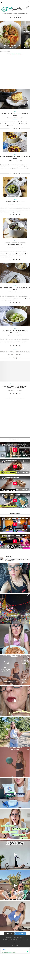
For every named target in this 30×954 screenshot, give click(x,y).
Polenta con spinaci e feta (15, 201)
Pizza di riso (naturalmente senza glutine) (15, 352)
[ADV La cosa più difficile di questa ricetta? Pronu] (15, 793)
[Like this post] (10, 128)
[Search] (28, 2)
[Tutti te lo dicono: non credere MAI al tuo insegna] (15, 762)
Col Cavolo (11, 117)
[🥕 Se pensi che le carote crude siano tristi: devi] (15, 639)
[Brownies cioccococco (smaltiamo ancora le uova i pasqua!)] (15, 371)
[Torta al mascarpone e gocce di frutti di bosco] (15, 99)
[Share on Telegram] (16, 128)
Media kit (22, 937)
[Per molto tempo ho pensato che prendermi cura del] (15, 732)
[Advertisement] (15, 72)
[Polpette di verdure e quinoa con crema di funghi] (15, 273)
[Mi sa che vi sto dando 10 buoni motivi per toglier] (15, 670)
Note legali (16, 937)
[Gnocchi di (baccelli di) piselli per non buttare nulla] (15, 316)
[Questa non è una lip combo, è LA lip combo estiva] (15, 701)
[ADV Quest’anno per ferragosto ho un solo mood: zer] (15, 824)
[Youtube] (16, 17)
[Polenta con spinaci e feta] (15, 187)
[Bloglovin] (20, 17)
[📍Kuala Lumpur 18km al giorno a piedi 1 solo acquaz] (15, 609)
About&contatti (9, 937)
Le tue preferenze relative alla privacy (16, 949)
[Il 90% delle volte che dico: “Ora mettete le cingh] (15, 855)
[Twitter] (10, 17)
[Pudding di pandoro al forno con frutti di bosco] (15, 142)
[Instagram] (12, 17)
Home (1, 51)
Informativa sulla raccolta (8, 952)
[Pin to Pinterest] (13, 128)
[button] (2, 34)
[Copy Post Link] (18, 128)
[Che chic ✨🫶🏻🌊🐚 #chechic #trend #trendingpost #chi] (15, 578)
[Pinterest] (14, 17)
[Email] (18, 17)
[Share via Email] (19, 128)
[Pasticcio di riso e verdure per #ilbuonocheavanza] (15, 228)
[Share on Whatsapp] (14, 128)
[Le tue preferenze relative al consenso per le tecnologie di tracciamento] (27, 951)
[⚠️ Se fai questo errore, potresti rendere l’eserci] (15, 916)
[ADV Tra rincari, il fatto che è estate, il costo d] (15, 885)
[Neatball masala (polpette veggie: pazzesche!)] (10, 35)
